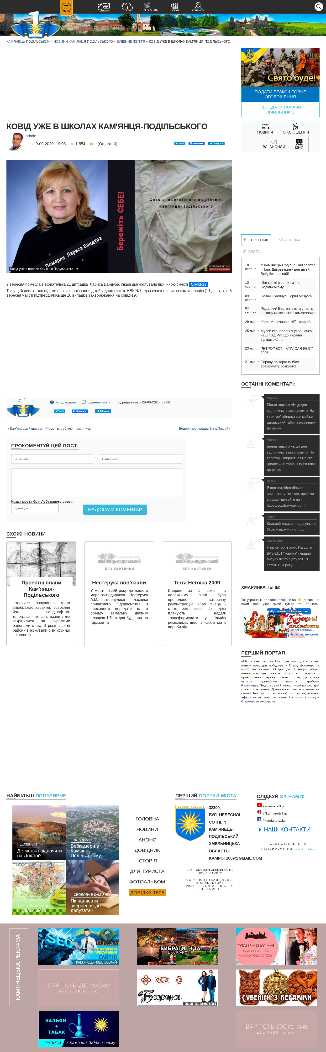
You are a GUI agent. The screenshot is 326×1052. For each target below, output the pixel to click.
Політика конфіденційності (209, 869)
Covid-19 (198, 284)
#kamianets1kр (274, 820)
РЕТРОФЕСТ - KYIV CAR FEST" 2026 (287, 350)
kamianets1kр (273, 806)
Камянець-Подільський (28, 41)
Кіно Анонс (150, 6)
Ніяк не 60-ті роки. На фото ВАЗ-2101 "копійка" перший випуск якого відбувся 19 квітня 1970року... (289, 553)
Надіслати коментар (115, 509)
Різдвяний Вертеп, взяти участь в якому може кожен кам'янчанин (288, 310)
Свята (253, 252)
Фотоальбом (147, 881)
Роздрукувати (62, 401)
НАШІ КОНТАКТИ (287, 829)
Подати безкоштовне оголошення (280, 94)
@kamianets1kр (274, 813)
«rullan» (305, 849)
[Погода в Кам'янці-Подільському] (127, 7)
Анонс (147, 839)
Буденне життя (131, 41)
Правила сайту (210, 872)
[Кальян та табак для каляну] (78, 1029)
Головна (147, 818)
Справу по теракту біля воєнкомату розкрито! (280, 364)
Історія (147, 860)
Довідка (291, 240)
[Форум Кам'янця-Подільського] (175, 7)
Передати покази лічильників (280, 109)
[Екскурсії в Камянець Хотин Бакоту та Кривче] (177, 946)
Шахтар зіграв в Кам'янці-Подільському (281, 285)
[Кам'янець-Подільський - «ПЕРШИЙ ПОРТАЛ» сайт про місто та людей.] (36, 25)
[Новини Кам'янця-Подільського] (103, 7)
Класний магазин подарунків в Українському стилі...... (291, 523)
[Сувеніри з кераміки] (276, 987)
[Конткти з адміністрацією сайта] (198, 7)
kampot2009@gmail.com (235, 858)
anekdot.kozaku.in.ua (280, 600)
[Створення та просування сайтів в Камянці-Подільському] (78, 946)
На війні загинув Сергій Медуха (286, 296)
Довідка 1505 (147, 892)
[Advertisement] (119, 81)
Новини (147, 829)
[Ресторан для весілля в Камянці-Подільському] (276, 946)
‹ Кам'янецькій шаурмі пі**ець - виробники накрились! (50, 428)
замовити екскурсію (259, 701)
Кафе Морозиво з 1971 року (284, 322)
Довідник (147, 850)
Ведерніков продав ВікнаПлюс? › (204, 428)
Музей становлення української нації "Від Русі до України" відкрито (287, 335)
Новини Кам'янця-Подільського (83, 41)
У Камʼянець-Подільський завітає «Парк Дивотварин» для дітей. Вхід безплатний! (288, 269)
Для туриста (147, 871)
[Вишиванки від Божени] (177, 987)
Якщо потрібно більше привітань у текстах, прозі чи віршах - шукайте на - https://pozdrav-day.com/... (290, 493)
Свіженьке (258, 240)
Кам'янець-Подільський (261, 685)
